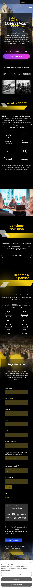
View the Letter (17, 255)
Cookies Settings (16, 574)
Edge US (28, 2)
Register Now (16, 56)
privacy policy (16, 548)
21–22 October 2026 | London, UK (8, 2)
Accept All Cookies (16, 584)
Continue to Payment (13, 540)
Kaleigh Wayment (16, 307)
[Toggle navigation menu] (30, 8)
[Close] (31, 562)
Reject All (16, 579)
